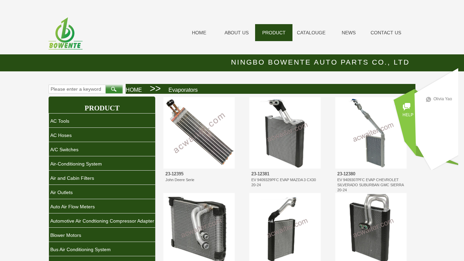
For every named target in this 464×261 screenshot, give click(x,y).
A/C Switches (64, 149)
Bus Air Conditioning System (80, 249)
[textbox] (77, 89)
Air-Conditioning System (76, 164)
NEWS (349, 32)
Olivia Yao (442, 99)
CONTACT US (386, 32)
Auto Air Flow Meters (72, 206)
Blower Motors (65, 235)
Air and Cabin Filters (72, 178)
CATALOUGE (311, 32)
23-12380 (346, 173)
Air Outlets (61, 192)
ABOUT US (237, 32)
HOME (199, 32)
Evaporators (183, 90)
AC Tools (59, 121)
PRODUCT (274, 32)
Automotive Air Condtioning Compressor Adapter (102, 221)
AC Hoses (61, 135)
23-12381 (260, 173)
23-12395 (174, 173)
